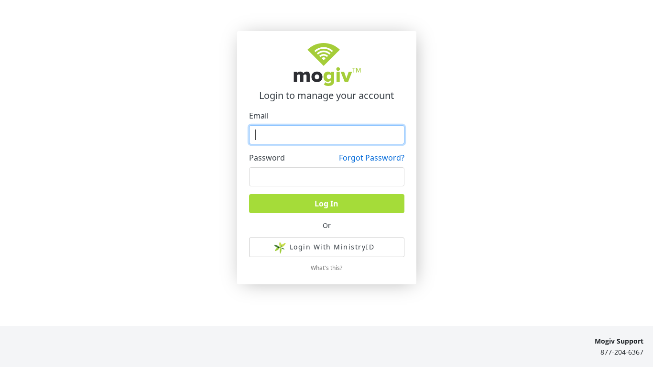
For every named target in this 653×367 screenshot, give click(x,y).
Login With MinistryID (332, 246)
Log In (326, 203)
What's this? (326, 268)
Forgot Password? (371, 157)
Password (267, 157)
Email (259, 115)
